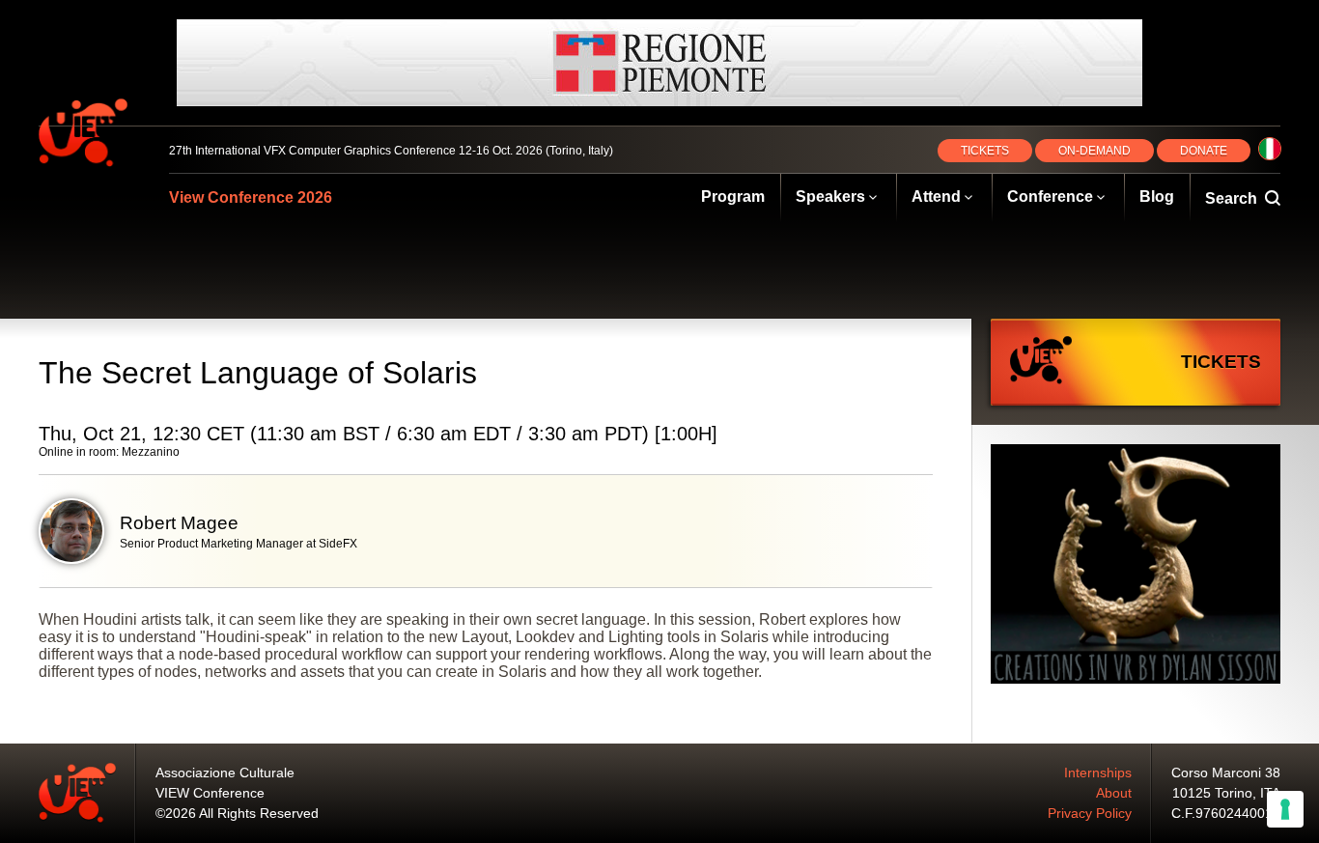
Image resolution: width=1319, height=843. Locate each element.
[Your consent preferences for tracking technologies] (1285, 809)
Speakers (830, 196)
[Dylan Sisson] (1135, 566)
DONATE (1203, 150)
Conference (1050, 196)
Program (733, 196)
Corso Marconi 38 (1225, 772)
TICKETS (985, 150)
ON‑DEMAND (1094, 150)
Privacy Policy (1090, 813)
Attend (936, 196)
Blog (1156, 196)
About (1114, 793)
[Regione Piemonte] (659, 62)
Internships (1098, 772)
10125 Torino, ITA (1226, 793)
